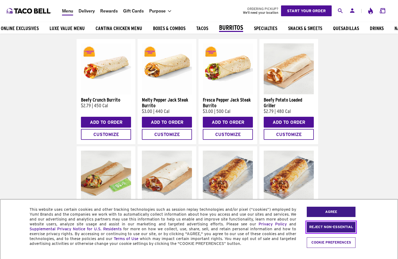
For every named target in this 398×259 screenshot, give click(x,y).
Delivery (87, 11)
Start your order (306, 11)
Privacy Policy (273, 224)
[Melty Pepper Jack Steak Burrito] (167, 93)
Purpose (157, 11)
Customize (106, 134)
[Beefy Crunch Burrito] (106, 93)
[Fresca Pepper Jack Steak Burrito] (228, 93)
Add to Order (106, 122)
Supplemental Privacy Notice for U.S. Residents (76, 228)
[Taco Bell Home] (29, 11)
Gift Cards (133, 11)
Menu (67, 11)
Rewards (109, 11)
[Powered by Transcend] (9, 256)
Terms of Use (126, 238)
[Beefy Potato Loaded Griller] (289, 93)
